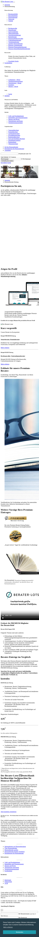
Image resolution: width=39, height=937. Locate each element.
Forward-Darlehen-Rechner (16, 139)
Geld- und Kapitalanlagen (16, 116)
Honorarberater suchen (11, 850)
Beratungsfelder (13, 14)
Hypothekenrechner (14, 135)
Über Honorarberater (11, 848)
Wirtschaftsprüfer (13, 33)
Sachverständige (13, 32)
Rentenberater (12, 37)
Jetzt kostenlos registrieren (8, 812)
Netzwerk (11, 19)
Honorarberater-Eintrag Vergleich (15, 851)
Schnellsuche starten (7, 161)
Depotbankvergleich (14, 140)
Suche (10, 94)
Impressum (8, 880)
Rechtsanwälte (12, 28)
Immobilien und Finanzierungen (17, 117)
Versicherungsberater (14, 35)
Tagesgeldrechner (13, 130)
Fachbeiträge (8, 63)
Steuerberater (12, 30)
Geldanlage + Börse (14, 80)
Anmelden (8, 150)
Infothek (7, 96)
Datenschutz (8, 881)
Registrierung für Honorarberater (14, 149)
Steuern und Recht (13, 119)
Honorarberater (12, 17)
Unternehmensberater (14, 40)
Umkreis (13, 157)
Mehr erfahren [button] (8, 927)
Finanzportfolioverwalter (15, 38)
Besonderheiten (13, 16)
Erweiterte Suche (13, 61)
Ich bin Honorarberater (11, 147)
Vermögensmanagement (15, 81)
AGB (6, 883)
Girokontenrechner (14, 133)
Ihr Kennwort (23, 917)
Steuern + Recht (13, 86)
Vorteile (10, 21)
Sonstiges (11, 85)
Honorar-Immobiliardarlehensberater (19, 49)
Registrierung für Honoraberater (14, 853)
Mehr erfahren (5, 347)
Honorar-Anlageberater (15, 45)
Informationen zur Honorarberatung (15, 846)
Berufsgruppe (27, 159)
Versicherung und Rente (15, 121)
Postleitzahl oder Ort (25, 154)
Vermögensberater (13, 42)
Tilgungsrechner (13, 144)
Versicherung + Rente (14, 83)
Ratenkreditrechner (14, 137)
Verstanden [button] (19, 932)
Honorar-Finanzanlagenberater (17, 47)
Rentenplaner (12, 142)
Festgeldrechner (13, 132)
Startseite (7, 5)
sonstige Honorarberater (15, 43)
